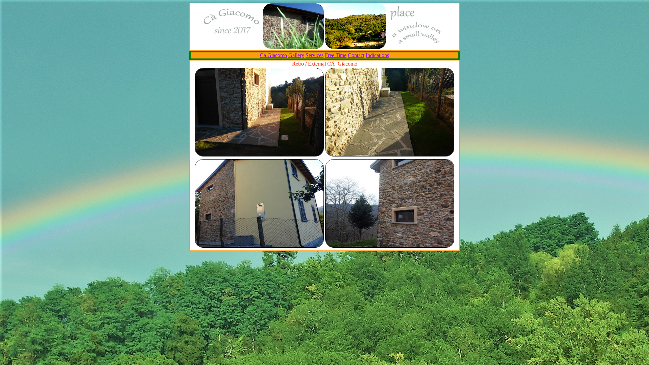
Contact (356, 55)
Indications (377, 55)
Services (314, 55)
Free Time (335, 55)
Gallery (296, 55)
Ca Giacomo (273, 55)
